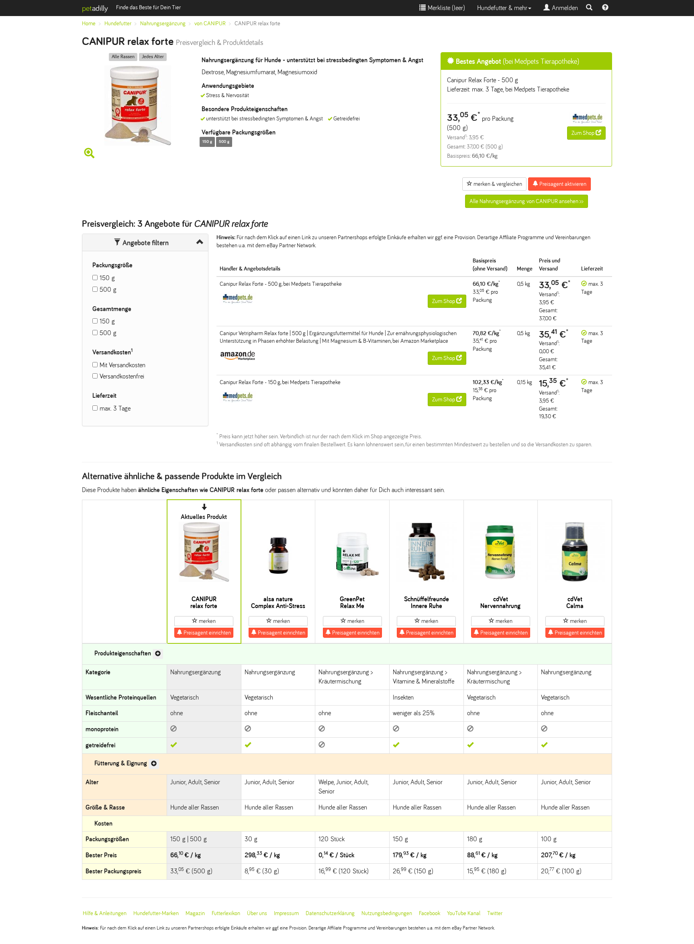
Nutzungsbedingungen (386, 913)
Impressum (286, 913)
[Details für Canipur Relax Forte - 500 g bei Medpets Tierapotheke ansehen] (587, 117)
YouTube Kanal (463, 913)
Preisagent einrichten (206, 633)
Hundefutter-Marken (156, 913)
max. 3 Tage (115, 408)
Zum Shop (584, 133)
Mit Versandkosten (122, 365)
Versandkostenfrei (122, 376)
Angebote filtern (145, 243)
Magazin (195, 913)
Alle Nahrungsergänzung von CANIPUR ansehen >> (526, 201)
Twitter (494, 913)
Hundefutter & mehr (502, 7)
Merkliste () (445, 7)
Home (89, 23)
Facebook (429, 913)
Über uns (257, 913)
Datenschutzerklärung (330, 913)
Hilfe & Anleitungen (105, 913)
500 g (108, 289)
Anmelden (564, 7)
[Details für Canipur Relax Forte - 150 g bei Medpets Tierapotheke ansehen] (238, 396)
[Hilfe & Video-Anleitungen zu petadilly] (605, 8)
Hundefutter (117, 23)
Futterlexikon (226, 913)
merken (207, 621)
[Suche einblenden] (589, 8)
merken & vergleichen (497, 184)
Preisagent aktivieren (562, 184)
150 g (107, 278)
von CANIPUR (210, 23)
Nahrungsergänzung (163, 23)
